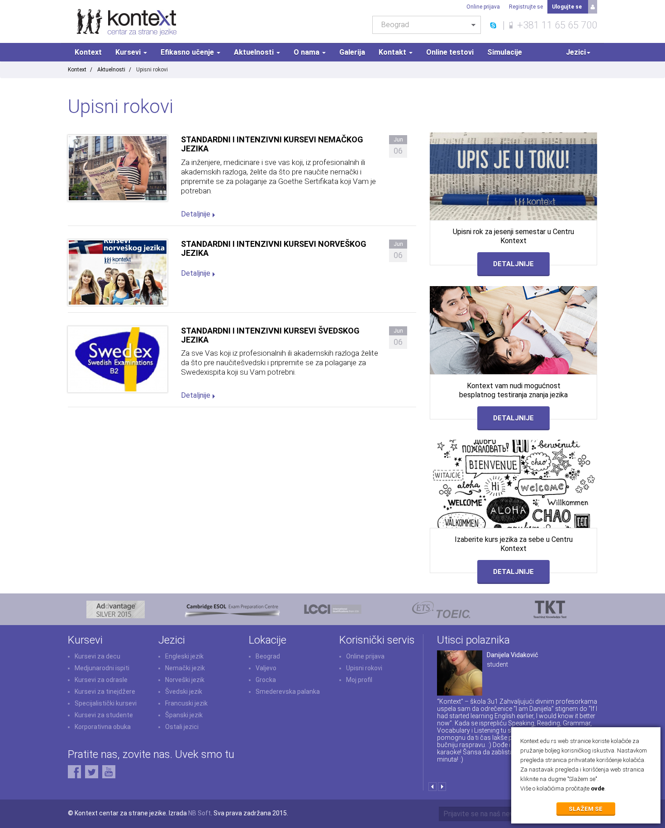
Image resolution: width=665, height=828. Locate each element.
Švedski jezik (183, 691)
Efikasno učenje (188, 52)
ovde (597, 788)
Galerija (352, 52)
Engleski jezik (184, 656)
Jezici (576, 52)
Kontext (88, 52)
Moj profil (359, 679)
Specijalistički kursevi (106, 703)
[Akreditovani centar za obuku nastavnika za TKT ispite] (550, 608)
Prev (432, 786)
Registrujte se (526, 7)
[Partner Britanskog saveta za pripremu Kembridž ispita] (115, 608)
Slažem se (586, 808)
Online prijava (483, 7)
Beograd (268, 656)
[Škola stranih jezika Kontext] (127, 21)
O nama (307, 52)
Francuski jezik (186, 703)
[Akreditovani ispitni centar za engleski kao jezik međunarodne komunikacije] (441, 608)
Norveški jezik (184, 679)
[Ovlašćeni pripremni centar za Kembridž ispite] (231, 608)
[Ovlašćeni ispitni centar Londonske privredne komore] (332, 608)
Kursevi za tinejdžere (105, 691)
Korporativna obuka (103, 726)
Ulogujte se (567, 7)
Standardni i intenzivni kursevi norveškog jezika (273, 248)
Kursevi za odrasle (101, 679)
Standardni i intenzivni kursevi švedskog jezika (270, 335)
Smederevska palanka (288, 691)
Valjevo (266, 668)
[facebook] (74, 771)
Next (441, 786)
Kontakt (393, 52)
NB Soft (199, 813)
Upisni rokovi (364, 668)
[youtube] (108, 771)
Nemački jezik (185, 668)
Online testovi (450, 52)
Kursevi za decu (97, 656)
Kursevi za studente (104, 715)
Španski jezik (184, 715)
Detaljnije (195, 214)
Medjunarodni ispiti (102, 668)
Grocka (266, 679)
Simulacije (504, 52)
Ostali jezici (182, 726)
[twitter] (91, 771)
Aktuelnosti (255, 52)
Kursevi (128, 52)
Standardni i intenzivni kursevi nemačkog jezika (272, 144)
